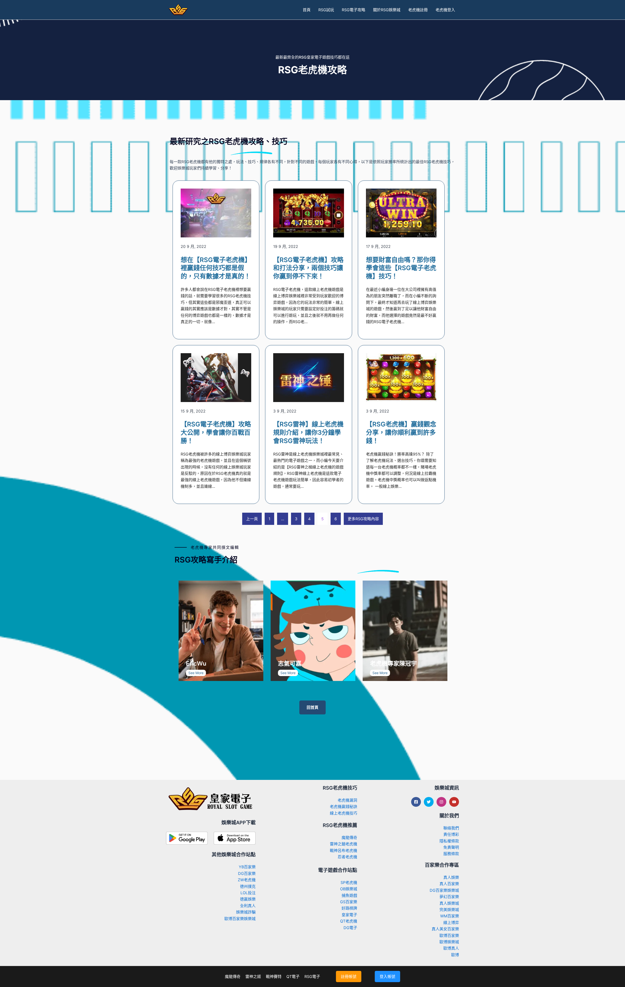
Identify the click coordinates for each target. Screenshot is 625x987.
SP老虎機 (349, 882)
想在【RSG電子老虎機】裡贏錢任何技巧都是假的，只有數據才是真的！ (216, 268)
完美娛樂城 (449, 909)
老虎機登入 (445, 9)
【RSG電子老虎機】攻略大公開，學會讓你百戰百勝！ (216, 432)
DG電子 (350, 927)
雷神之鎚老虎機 (343, 843)
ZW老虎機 (247, 879)
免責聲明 (451, 847)
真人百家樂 (449, 883)
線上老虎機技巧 (343, 813)
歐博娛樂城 (449, 941)
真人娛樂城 (449, 903)
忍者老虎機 (347, 856)
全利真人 (248, 905)
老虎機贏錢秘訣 (343, 806)
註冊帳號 (348, 976)
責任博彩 (451, 834)
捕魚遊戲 (349, 895)
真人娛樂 (451, 877)
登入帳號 (387, 976)
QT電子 (293, 976)
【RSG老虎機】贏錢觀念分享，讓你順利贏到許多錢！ (401, 432)
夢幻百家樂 (449, 896)
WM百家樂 (449, 915)
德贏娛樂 (248, 899)
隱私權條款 (449, 840)
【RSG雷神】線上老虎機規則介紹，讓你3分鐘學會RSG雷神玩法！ (308, 432)
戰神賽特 (273, 976)
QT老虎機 (348, 921)
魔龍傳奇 (349, 837)
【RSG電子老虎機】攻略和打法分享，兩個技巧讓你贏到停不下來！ (308, 268)
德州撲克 (248, 886)
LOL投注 (248, 892)
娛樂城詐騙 (246, 912)
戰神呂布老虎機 (343, 850)
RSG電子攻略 (353, 9)
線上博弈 (451, 922)
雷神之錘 (253, 976)
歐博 (455, 954)
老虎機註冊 (418, 9)
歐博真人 (451, 948)
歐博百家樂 (449, 935)
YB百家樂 (247, 866)
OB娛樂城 (348, 888)
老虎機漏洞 (347, 800)
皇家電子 (349, 914)
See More (200, 673)
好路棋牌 (349, 908)
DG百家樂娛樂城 (444, 890)
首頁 (307, 9)
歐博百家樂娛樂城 (240, 918)
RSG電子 (312, 976)
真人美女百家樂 (445, 928)
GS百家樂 (348, 901)
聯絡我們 (451, 828)
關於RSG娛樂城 (386, 9)
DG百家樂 (247, 873)
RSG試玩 (326, 9)
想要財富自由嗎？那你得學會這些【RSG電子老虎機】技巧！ (401, 268)
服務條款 (451, 853)
